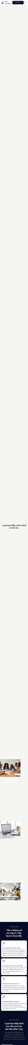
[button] (25, 2)
